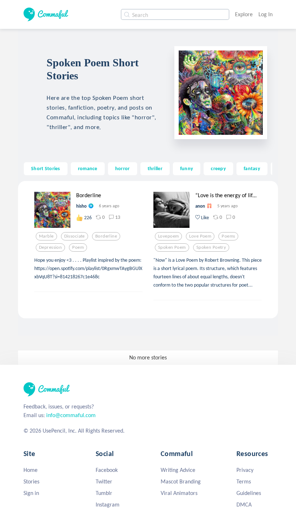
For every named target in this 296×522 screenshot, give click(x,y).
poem (78, 247)
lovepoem (168, 236)
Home (30, 469)
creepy (218, 168)
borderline (106, 236)
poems (228, 236)
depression (50, 247)
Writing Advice (178, 469)
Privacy (244, 469)
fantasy (252, 168)
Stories (31, 481)
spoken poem (172, 247)
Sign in (31, 493)
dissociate (74, 236)
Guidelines (248, 493)
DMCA (244, 504)
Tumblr (104, 493)
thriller (155, 168)
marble (46, 236)
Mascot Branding (181, 481)
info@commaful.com (71, 415)
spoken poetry (211, 247)
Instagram (107, 504)
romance (87, 168)
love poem (200, 236)
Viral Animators (179, 493)
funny (186, 168)
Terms (243, 481)
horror (122, 168)
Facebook (107, 469)
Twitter (104, 481)
